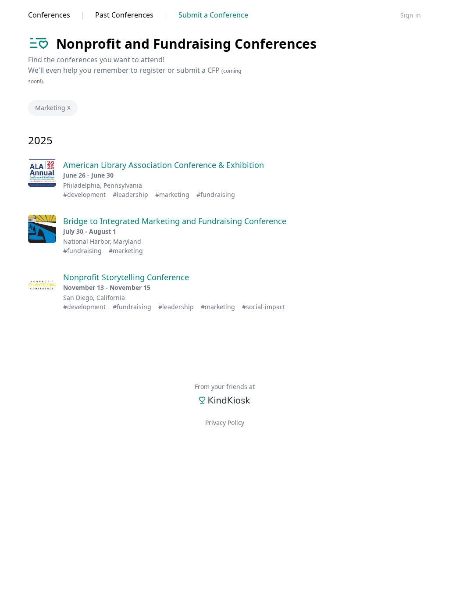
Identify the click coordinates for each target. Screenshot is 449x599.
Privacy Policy (224, 422)
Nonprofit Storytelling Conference (126, 277)
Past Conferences (124, 15)
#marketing (172, 194)
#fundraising (215, 194)
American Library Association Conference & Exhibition (163, 165)
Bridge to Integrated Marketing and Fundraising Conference (174, 221)
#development (84, 194)
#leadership (130, 194)
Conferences (49, 15)
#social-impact (263, 307)
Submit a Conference (213, 15)
